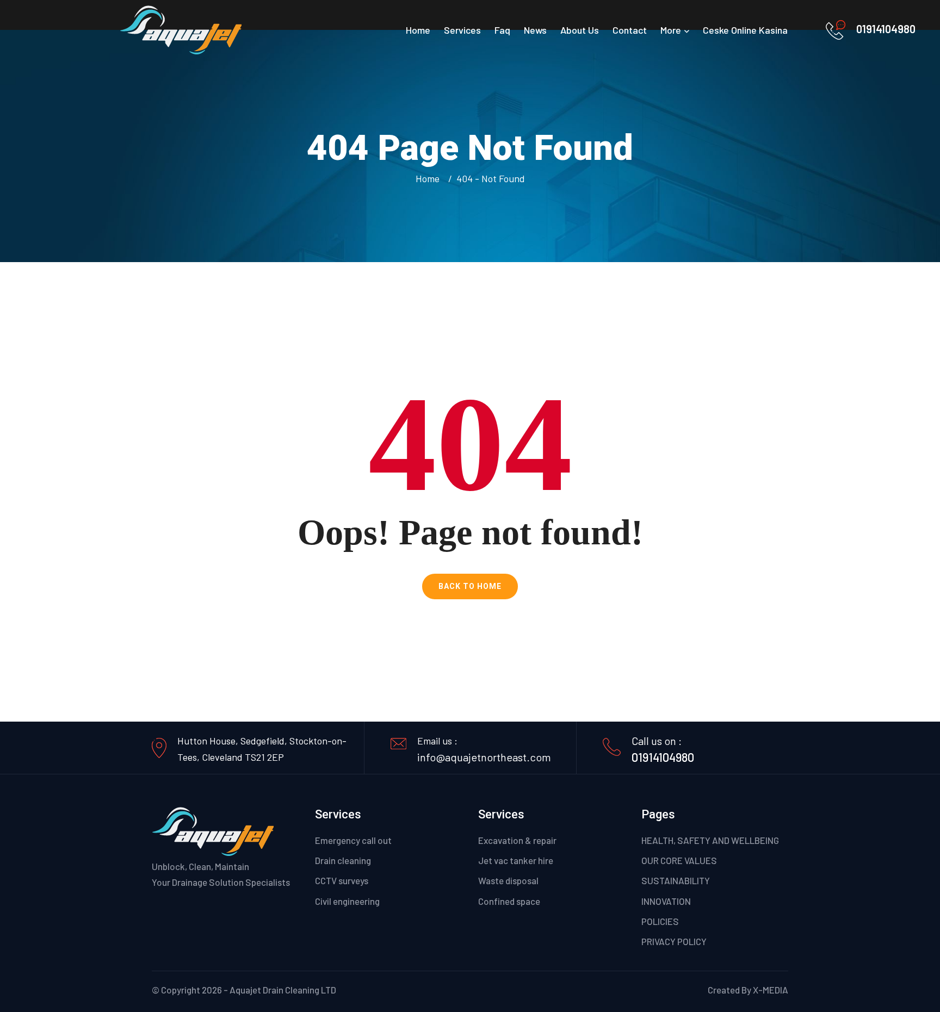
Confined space (509, 901)
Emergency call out (353, 840)
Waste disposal (508, 880)
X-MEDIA (770, 989)
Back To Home (470, 586)
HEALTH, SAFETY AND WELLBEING (710, 840)
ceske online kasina (745, 30)
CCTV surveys (341, 880)
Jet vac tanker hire (515, 860)
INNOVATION (666, 901)
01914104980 (886, 28)
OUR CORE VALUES (679, 860)
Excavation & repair (517, 840)
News (535, 30)
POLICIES (660, 921)
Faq (502, 30)
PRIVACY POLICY (674, 941)
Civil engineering (347, 901)
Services (462, 30)
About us (579, 30)
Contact (630, 30)
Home (418, 30)
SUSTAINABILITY (675, 880)
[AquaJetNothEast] (181, 28)
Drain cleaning (343, 860)
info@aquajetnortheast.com (484, 756)
